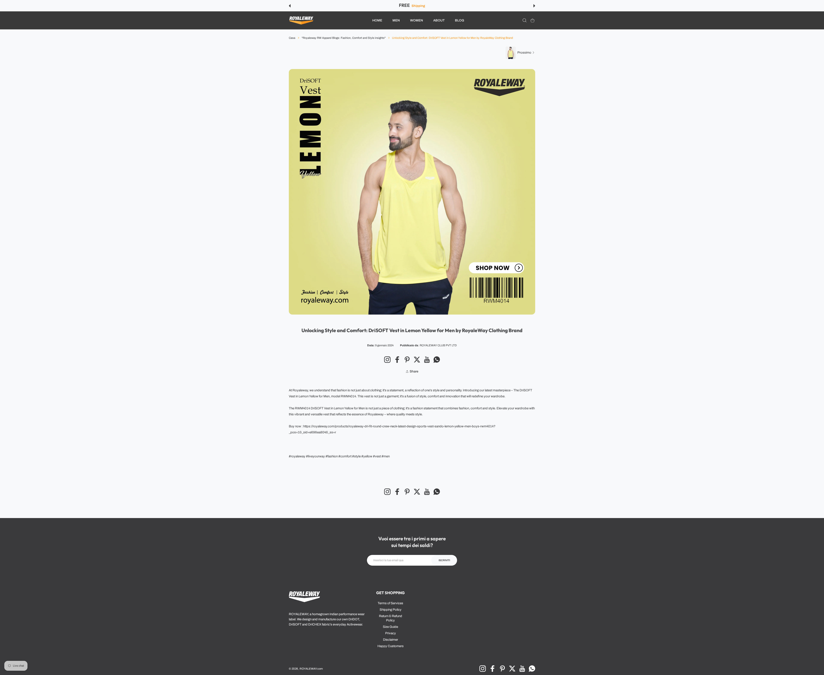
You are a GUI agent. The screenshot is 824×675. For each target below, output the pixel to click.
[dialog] (525, 20)
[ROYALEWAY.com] (301, 20)
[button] (290, 6)
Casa (292, 37)
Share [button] (414, 371)
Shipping (418, 6)
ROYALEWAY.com (311, 668)
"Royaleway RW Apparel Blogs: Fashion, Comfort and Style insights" (344, 37)
